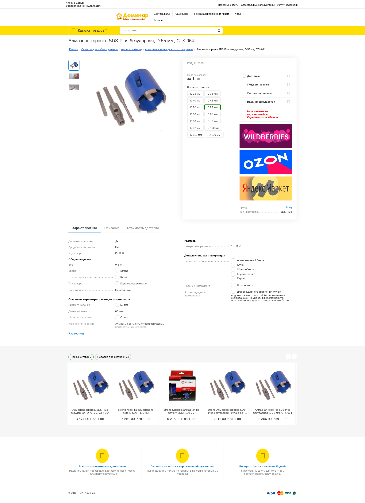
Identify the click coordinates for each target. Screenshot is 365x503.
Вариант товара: (198, 87)
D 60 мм (195, 114)
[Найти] (219, 30)
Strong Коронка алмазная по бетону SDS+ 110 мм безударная (136, 411)
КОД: (190, 63)
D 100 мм (213, 127)
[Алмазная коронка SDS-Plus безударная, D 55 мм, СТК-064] (130, 97)
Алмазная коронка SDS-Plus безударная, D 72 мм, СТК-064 (90, 411)
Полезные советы (228, 4)
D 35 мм (212, 93)
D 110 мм (196, 134)
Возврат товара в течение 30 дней (262, 466)
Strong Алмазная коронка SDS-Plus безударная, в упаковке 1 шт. (227, 411)
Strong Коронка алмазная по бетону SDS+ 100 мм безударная (181, 411)
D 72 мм (212, 121)
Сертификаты (162, 13)
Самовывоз (181, 13)
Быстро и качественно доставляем (102, 466)
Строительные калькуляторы (258, 4)
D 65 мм (212, 114)
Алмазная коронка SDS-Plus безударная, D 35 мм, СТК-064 (272, 411)
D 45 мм (212, 100)
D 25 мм (195, 93)
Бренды (158, 20)
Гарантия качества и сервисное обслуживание (182, 466)
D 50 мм (195, 107)
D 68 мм (195, 121)
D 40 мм (195, 100)
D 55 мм (212, 107)
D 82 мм (195, 127)
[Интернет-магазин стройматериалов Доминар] (132, 17)
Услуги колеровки (287, 4)
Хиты (238, 13)
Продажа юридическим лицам (211, 13)
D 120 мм (215, 134)
